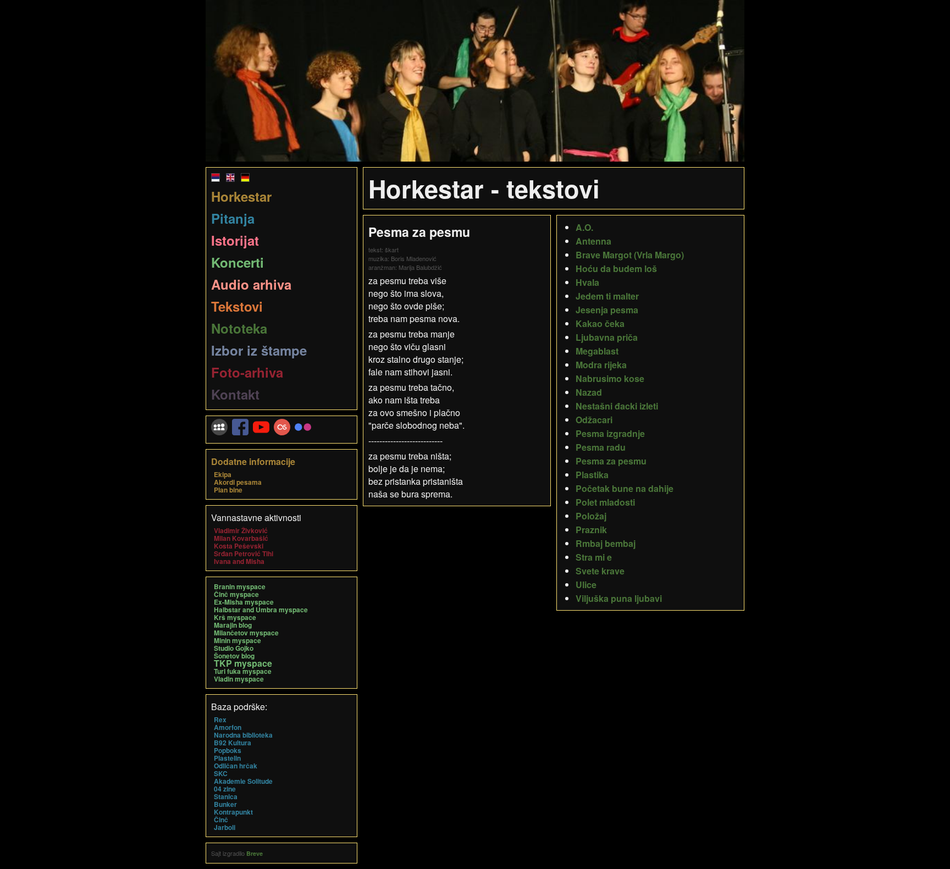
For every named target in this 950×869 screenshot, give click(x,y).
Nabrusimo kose (610, 378)
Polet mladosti (605, 502)
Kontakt (235, 394)
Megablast (597, 351)
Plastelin (227, 758)
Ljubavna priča (607, 337)
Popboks (227, 750)
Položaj (591, 516)
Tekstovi (237, 306)
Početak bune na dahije (624, 488)
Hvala (587, 282)
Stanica (226, 796)
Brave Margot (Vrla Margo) (630, 254)
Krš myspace (235, 617)
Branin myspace (240, 586)
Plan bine (228, 490)
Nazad (589, 392)
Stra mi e (594, 557)
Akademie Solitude (243, 781)
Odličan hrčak (235, 766)
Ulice (586, 584)
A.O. (584, 227)
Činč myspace (236, 594)
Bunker (225, 804)
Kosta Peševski (238, 546)
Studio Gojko (233, 648)
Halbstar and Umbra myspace (261, 610)
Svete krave (600, 570)
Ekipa (222, 474)
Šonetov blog (234, 656)
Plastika (592, 474)
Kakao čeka (600, 323)
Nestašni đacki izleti (617, 406)
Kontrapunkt (233, 812)
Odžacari (594, 419)
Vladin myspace (239, 679)
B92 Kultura (232, 743)
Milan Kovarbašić (241, 538)
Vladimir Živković (241, 530)
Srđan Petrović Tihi (243, 553)
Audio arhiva (251, 284)
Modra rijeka (601, 364)
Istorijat (235, 240)
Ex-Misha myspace (244, 602)
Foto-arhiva (247, 372)
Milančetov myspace (246, 633)
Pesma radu (601, 447)
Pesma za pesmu (611, 461)
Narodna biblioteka (243, 735)
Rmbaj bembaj (606, 543)
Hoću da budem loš (616, 268)
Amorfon (227, 727)
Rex (220, 719)
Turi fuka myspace (243, 671)
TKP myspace (243, 663)
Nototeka (239, 328)
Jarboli (224, 827)
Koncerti (237, 262)
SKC (221, 773)
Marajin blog (233, 625)
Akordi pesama (238, 482)
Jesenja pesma (607, 309)
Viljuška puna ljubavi (619, 598)
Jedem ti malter (607, 296)
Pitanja (233, 218)
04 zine (225, 789)
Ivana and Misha (239, 561)
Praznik (591, 529)
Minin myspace (237, 640)
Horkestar (241, 196)
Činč (221, 819)
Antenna (593, 241)
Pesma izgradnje (610, 433)
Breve (254, 853)
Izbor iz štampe (259, 350)
